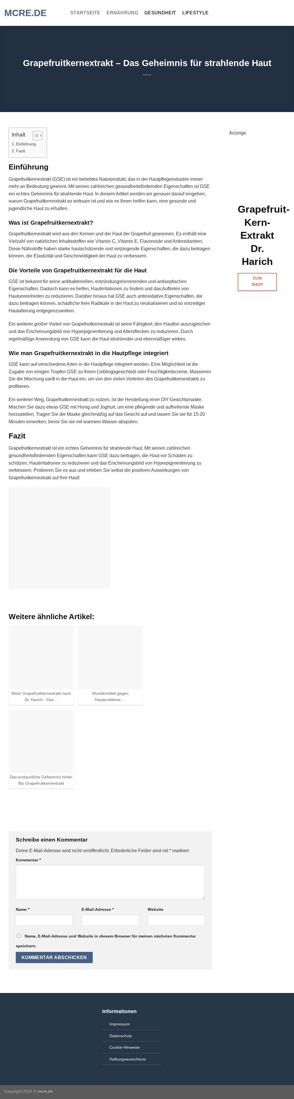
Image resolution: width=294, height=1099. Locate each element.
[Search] (287, 13)
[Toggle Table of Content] (34, 135)
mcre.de (25, 13)
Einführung (26, 144)
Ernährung (122, 12)
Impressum (119, 1024)
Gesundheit (160, 12)
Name (22, 909)
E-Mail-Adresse (98, 909)
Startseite (85, 12)
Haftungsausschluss (127, 1059)
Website (155, 909)
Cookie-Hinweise (124, 1047)
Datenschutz (120, 1035)
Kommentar (28, 860)
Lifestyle (195, 12)
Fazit (20, 151)
